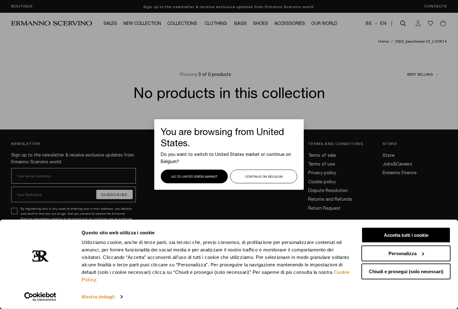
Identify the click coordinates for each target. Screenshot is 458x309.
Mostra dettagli (98, 296)
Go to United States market (194, 176)
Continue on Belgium (264, 176)
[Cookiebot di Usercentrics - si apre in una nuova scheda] (40, 297)
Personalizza (403, 253)
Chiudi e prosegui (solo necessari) (406, 271)
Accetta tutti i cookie (406, 235)
